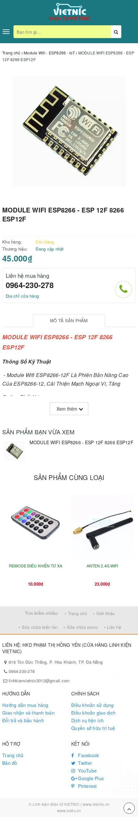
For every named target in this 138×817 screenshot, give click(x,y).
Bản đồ (9, 763)
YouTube (87, 770)
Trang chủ (12, 755)
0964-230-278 (30, 284)
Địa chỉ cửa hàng (22, 296)
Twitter (84, 763)
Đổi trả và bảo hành (23, 720)
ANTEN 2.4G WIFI (102, 565)
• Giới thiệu (104, 613)
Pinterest (87, 786)
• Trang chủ (76, 613)
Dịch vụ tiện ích (87, 720)
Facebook (88, 755)
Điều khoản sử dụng (92, 705)
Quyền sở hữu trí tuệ (93, 728)
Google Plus (90, 778)
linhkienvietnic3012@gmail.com (39, 680)
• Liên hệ (112, 627)
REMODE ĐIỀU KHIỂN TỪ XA (35, 565)
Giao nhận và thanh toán (28, 712)
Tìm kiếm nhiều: (42, 613)
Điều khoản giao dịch (93, 712)
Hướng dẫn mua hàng (25, 705)
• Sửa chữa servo (81, 627)
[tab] (69, 320)
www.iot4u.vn (69, 810)
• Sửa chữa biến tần (38, 627)
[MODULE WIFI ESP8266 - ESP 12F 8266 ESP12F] (14, 451)
